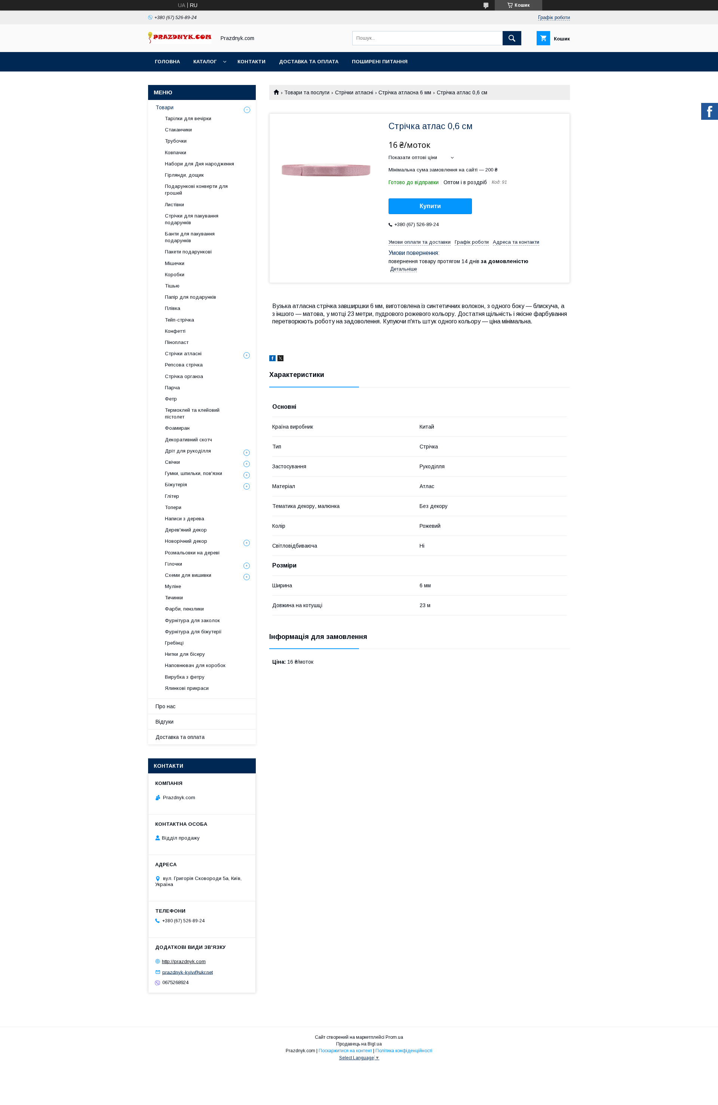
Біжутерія (176, 484)
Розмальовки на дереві (192, 552)
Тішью (172, 286)
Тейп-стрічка (179, 320)
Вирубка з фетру (185, 677)
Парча (172, 387)
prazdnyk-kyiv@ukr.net (187, 972)
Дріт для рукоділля (188, 451)
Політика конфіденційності (403, 1050)
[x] (280, 359)
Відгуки (165, 722)
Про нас (165, 706)
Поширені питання (380, 61)
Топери (173, 507)
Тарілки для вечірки (188, 118)
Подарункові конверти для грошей (196, 189)
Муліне (173, 586)
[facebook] (272, 359)
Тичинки (174, 597)
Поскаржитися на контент (345, 1050)
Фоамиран (177, 428)
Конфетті (175, 331)
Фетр (171, 399)
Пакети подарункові (188, 252)
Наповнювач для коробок (195, 665)
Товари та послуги (306, 92)
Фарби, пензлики (184, 609)
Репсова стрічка (184, 365)
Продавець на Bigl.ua (359, 1044)
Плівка (172, 308)
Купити (430, 206)
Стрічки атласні (354, 92)
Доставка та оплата (308, 61)
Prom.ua (394, 1037)
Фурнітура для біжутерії (193, 631)
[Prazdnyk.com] (180, 42)
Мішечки (174, 263)
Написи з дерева (184, 518)
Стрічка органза (184, 376)
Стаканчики (178, 130)
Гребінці (174, 643)
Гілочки (173, 564)
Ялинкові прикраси (187, 688)
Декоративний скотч (188, 439)
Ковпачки (175, 152)
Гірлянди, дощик (184, 175)
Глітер (172, 496)
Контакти (251, 61)
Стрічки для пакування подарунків (191, 219)
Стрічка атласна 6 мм (404, 92)
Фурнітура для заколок (192, 620)
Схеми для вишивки (188, 575)
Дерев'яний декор (186, 530)
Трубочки (176, 141)
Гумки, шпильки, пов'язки (193, 473)
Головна (167, 61)
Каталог (205, 61)
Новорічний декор (186, 541)
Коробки (174, 274)
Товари (165, 107)
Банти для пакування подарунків (190, 237)
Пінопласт (176, 342)
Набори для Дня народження (199, 164)
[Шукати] (512, 38)
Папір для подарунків (190, 297)
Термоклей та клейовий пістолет (192, 413)
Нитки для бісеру (185, 654)
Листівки (174, 204)
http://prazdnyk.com (184, 961)
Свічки (172, 462)
